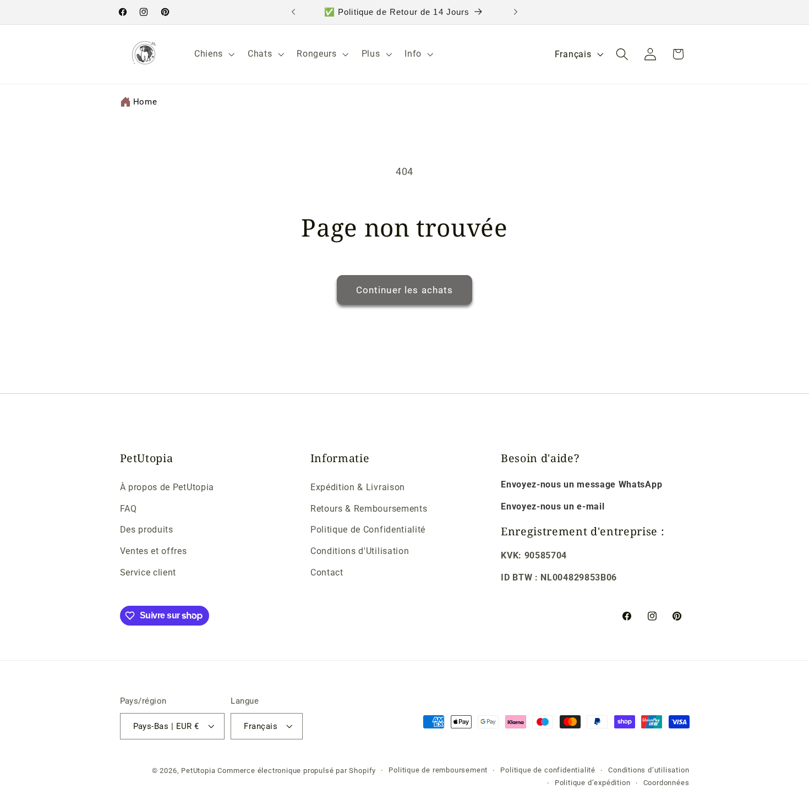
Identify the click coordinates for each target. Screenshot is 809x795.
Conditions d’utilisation (648, 769)
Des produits (146, 530)
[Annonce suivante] (516, 12)
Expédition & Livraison (357, 487)
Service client (148, 572)
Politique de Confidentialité (367, 530)
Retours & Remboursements (369, 508)
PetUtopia (198, 770)
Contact (326, 572)
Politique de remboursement (438, 769)
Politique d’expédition (593, 782)
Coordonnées (666, 782)
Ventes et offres (153, 551)
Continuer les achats (404, 289)
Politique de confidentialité (547, 769)
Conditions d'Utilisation (359, 551)
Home (145, 102)
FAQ (128, 508)
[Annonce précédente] (293, 12)
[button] (213, 54)
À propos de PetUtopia (167, 487)
